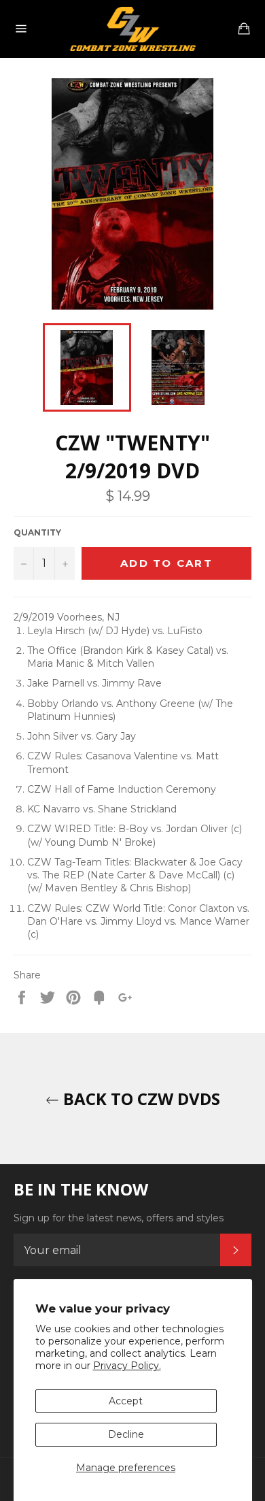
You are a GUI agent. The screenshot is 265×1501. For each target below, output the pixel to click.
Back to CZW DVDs (139, 1098)
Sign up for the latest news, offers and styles (119, 1218)
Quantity (37, 532)
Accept (126, 1401)
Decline (126, 1434)
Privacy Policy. (127, 1365)
